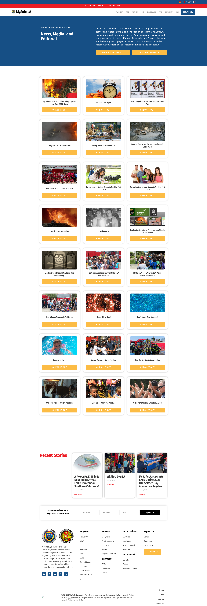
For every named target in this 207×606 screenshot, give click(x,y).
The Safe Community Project (79, 595)
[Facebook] (44, 574)
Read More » (78, 494)
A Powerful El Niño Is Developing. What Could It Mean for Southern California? (86, 481)
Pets (160, 12)
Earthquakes (151, 12)
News (177, 12)
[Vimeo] (49, 574)
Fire (127, 12)
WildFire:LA (119, 12)
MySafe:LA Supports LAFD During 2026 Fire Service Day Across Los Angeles (151, 481)
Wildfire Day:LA (116, 476)
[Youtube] (55, 574)
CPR (143, 12)
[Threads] (66, 574)
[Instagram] (60, 574)
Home (44, 27)
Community (168, 12)
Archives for (55, 27)
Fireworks (135, 12)
